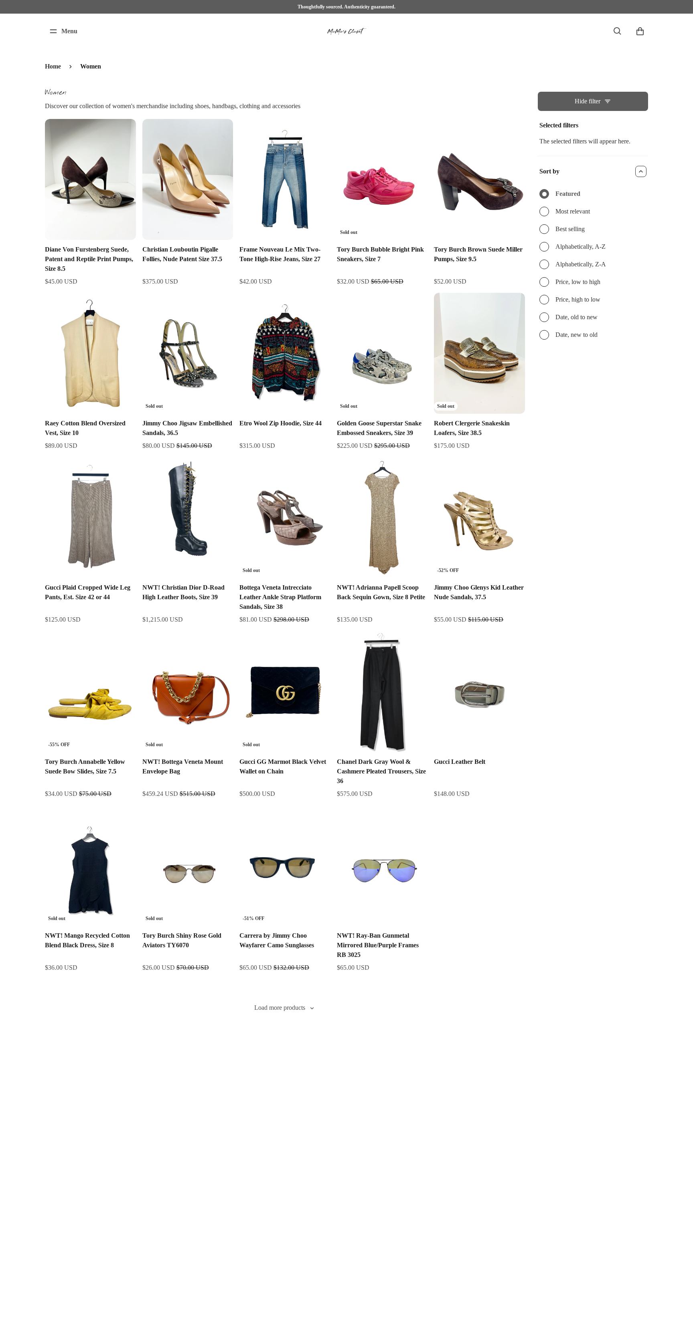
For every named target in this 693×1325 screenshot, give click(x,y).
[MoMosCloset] (346, 31)
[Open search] (617, 31)
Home (53, 66)
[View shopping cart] (640, 31)
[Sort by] (640, 171)
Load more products (279, 1007)
